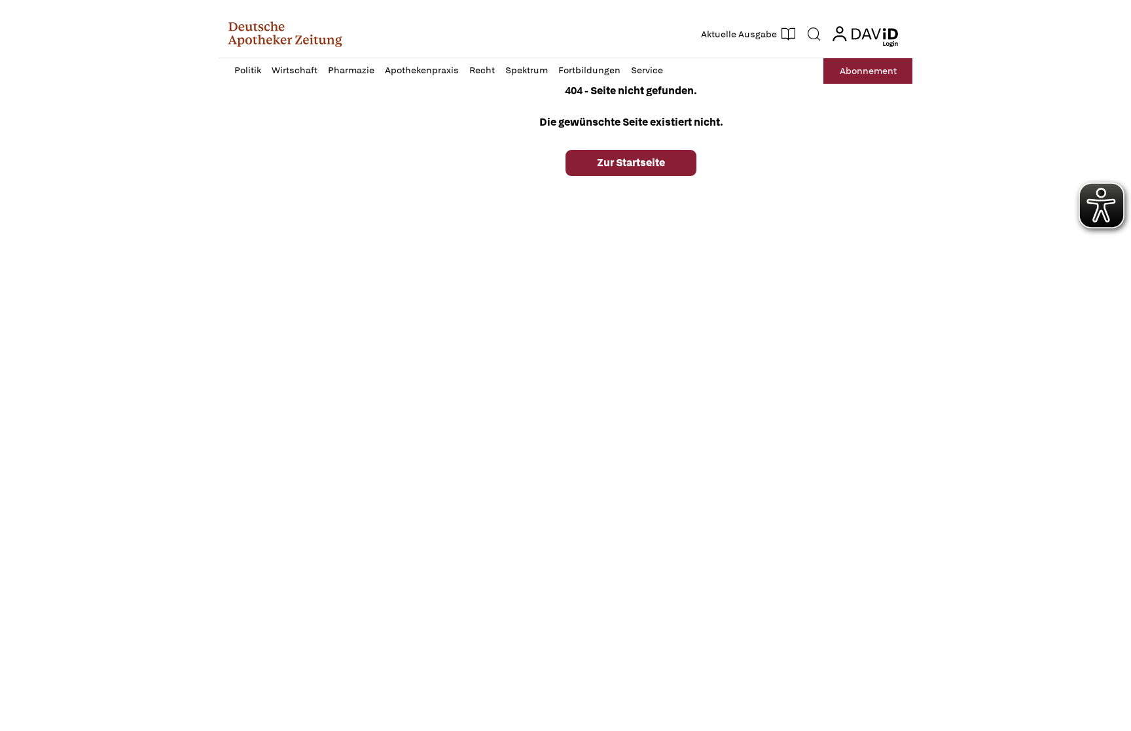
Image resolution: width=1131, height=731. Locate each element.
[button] (285, 34)
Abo (868, 71)
